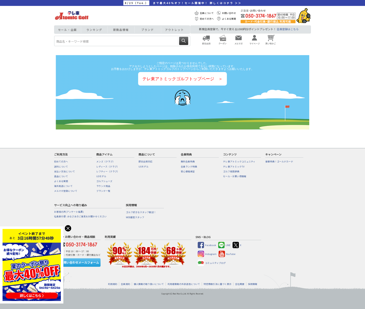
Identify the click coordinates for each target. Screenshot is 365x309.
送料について (61, 166)
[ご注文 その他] (78, 243)
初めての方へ (207, 18)
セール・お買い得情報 (234, 176)
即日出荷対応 (146, 161)
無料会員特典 (188, 161)
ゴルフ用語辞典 (231, 171)
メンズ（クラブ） (105, 161)
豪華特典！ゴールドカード (279, 161)
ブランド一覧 (103, 190)
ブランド (147, 30)
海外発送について (63, 186)
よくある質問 (229, 18)
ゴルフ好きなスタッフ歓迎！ (141, 212)
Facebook (210, 245)
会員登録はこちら (288, 29)
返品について (61, 176)
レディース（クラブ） (107, 166)
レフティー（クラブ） (107, 171)
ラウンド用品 (103, 186)
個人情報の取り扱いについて (149, 284)
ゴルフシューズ (104, 181)
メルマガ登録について (65, 190)
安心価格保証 (188, 171)
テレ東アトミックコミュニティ (239, 161)
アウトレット (174, 30)
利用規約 (112, 284)
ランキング (94, 30)
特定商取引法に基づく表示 (218, 284)
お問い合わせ (229, 13)
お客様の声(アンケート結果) (69, 211)
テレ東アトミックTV (233, 166)
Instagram (211, 254)
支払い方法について (64, 171)
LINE (228, 245)
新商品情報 (121, 30)
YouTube (230, 254)
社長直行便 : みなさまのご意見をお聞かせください (80, 216)
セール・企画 (67, 30)
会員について (207, 13)
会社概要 (239, 284)
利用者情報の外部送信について (184, 284)
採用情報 (252, 284)
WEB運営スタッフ (135, 217)
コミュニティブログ (215, 262)
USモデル (101, 176)
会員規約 (125, 284)
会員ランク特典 (189, 166)
